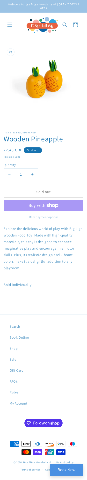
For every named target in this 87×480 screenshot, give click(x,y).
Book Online (19, 337)
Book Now (66, 470)
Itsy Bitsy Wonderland (37, 462)
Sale (13, 359)
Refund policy (64, 462)
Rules (14, 392)
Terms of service (30, 469)
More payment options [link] (43, 217)
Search (15, 326)
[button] (9, 24)
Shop (14, 348)
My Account (19, 403)
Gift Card (16, 370)
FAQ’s (14, 381)
